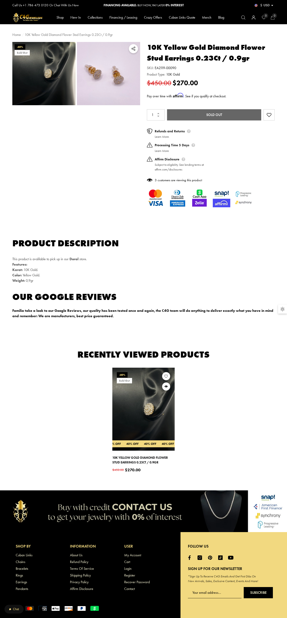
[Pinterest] (211, 557)
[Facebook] (190, 557)
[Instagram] (201, 557)
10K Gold (173, 74)
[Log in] (254, 17)
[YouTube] (232, 557)
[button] (272, 5)
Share (133, 48)
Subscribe (258, 592)
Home (16, 35)
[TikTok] (221, 557)
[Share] (133, 48)
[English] (256, 5)
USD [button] (265, 5)
